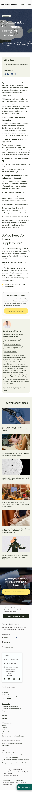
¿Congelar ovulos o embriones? (12, 755)
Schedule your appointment (16, 592)
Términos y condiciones (19, 779)
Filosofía (4, 727)
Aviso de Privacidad (6, 779)
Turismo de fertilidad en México (12, 743)
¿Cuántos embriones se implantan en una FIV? (15, 760)
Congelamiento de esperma (11, 711)
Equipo (4, 730)
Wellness (4, 718)
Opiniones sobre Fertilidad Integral (13, 736)
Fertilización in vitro (8, 695)
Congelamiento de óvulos (10, 706)
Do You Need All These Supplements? (16, 64)
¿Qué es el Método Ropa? (10, 757)
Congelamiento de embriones (11, 708)
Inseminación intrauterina (10, 697)
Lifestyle (6, 16)
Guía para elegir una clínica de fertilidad (15, 763)
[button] (22, 4)
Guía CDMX (6, 745)
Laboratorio (5, 732)
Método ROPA (6, 699)
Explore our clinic (16, 311)
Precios (4, 725)
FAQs (3, 734)
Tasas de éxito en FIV (8, 753)
